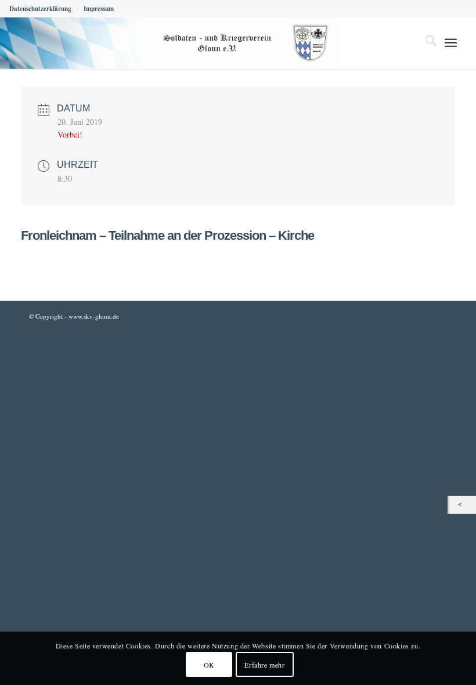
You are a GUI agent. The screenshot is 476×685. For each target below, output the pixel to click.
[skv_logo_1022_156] (170, 43)
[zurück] (462, 505)
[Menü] (451, 43)
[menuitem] (43, 9)
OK (209, 664)
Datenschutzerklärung (40, 8)
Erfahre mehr (264, 664)
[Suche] (425, 43)
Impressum (99, 8)
